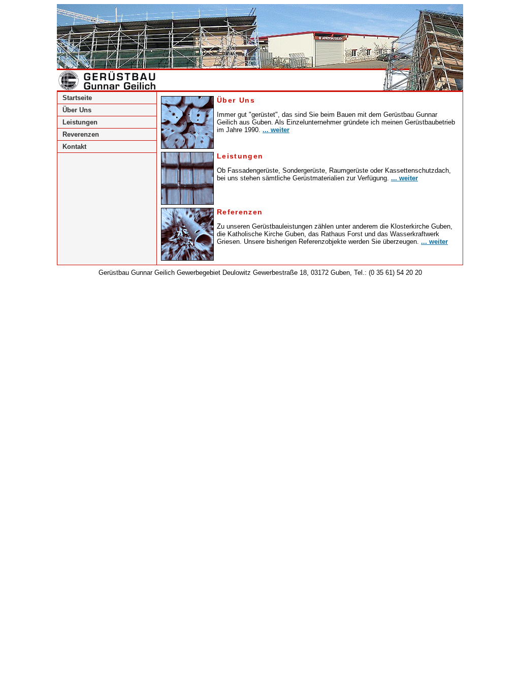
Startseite (77, 98)
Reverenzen (80, 134)
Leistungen (80, 122)
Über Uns (76, 110)
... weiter (276, 130)
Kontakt (74, 146)
